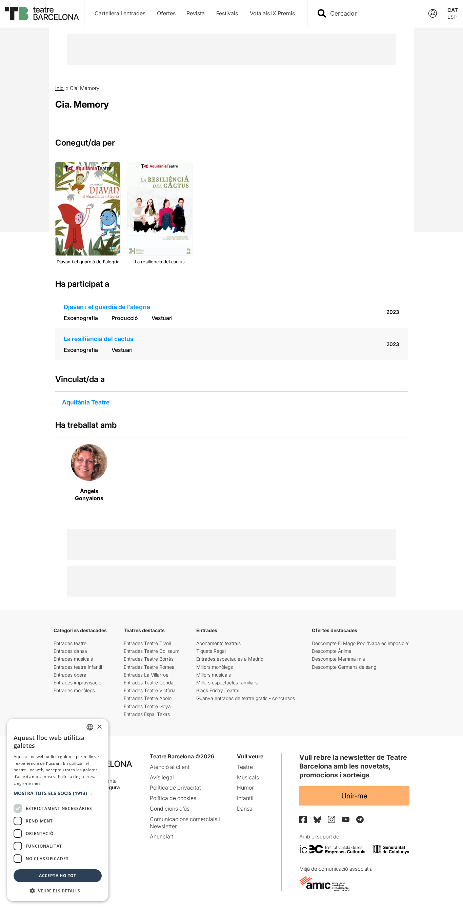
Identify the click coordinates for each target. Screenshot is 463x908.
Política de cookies (173, 798)
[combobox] (371, 13)
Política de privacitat (175, 787)
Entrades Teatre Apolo (148, 698)
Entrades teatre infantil (78, 667)
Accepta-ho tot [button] (57, 875)
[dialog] (57, 810)
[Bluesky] (317, 819)
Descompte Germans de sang (344, 667)
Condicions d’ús (169, 808)
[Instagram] (331, 819)
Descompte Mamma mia (338, 659)
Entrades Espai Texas (147, 714)
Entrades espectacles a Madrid (229, 659)
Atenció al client (169, 766)
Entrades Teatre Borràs (149, 659)
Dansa (245, 808)
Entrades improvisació (77, 682)
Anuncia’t (161, 836)
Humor (245, 787)
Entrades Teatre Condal (149, 682)
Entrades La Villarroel (146, 675)
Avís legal (162, 777)
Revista (195, 13)
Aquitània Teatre (86, 402)
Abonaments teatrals (218, 643)
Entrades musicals (73, 659)
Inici (59, 88)
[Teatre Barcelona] (42, 13)
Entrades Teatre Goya (147, 706)
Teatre (245, 766)
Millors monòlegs (214, 667)
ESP (452, 17)
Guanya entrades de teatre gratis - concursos (245, 698)
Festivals (227, 13)
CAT (452, 10)
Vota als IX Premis (272, 13)
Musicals (248, 777)
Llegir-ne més (27, 783)
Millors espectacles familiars (227, 682)
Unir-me (354, 796)
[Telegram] (360, 819)
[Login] (432, 13)
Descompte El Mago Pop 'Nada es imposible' (360, 643)
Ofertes (166, 13)
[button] (58, 793)
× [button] (99, 727)
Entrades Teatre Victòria (150, 690)
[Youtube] (345, 819)
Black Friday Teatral (217, 690)
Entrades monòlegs (74, 690)
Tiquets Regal (211, 651)
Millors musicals (213, 675)
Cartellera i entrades (120, 13)
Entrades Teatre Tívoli (147, 643)
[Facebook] (303, 819)
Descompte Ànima (331, 651)
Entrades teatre (70, 643)
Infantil (245, 798)
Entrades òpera (70, 675)
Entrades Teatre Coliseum (151, 651)
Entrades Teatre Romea (149, 667)
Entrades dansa (70, 651)
